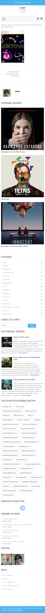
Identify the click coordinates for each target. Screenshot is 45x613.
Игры (10, 25)
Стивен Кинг (36, 477)
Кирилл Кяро (21, 460)
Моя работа (7, 314)
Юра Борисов (8, 495)
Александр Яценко (10, 433)
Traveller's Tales (23, 420)
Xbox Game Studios (30, 424)
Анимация (6, 290)
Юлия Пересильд (9, 490)
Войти (5, 579)
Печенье (7, 477)
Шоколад (35, 486)
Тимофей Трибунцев (29, 482)
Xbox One (6, 280)
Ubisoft (37, 420)
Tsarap (22, 8)
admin (17, 91)
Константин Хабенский (12, 464)
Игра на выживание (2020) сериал (24, 379)
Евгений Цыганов (28, 451)
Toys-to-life (7, 420)
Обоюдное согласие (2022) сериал (13, 152)
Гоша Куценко (24, 446)
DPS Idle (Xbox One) (10, 519)
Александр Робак (27, 429)
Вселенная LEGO (31, 442)
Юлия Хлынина (26, 490)
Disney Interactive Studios (12, 411)
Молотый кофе (27, 468)
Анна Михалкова (28, 437)
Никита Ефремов (9, 473)
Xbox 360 (16, 25)
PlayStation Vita (8, 273)
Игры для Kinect (28, 455)
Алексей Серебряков (29, 433)
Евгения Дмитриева (10, 455)
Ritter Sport (18, 415)
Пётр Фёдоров (21, 477)
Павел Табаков (25, 473)
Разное (5, 300)
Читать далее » (23, 353)
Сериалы (6, 293)
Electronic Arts (31, 411)
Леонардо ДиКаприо (33, 464)
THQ (30, 415)
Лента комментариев (11, 586)
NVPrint (6, 415)
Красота (6, 311)
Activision (7, 406)
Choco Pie (20, 406)
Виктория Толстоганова (11, 442)
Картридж (7, 460)
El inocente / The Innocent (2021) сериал (14, 246)
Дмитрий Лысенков (10, 451)
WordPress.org (8, 589)
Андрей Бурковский (10, 437)
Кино (4, 286)
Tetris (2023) (5, 199)
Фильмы (6, 297)
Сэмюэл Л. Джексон (10, 482)
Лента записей (8, 582)
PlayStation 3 (7, 269)
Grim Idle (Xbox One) (10, 530)
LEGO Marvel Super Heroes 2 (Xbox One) (17, 525)
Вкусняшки (7, 304)
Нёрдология (7, 283)
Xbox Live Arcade (9, 429)
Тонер (6, 486)
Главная (4, 25)
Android (5, 266)
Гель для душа (8, 446)
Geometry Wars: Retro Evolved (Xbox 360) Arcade (12, 74)
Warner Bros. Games (10, 424)
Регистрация (7, 575)
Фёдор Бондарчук (20, 486)
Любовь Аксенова (9, 468)
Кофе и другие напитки (11, 307)
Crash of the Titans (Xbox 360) (13, 541)
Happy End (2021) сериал (21, 337)
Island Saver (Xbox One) (11, 536)
